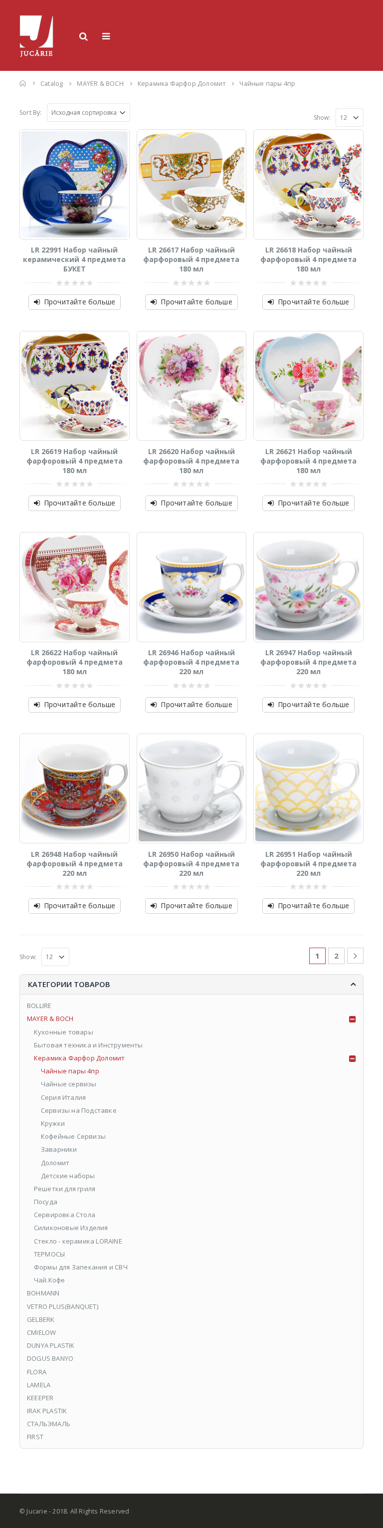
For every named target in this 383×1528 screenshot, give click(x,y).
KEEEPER (40, 1397)
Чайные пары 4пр (70, 1070)
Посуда (45, 1201)
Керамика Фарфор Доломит (79, 1057)
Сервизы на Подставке (79, 1110)
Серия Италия (63, 1097)
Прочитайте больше (79, 301)
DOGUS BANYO (50, 1358)
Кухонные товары (63, 1031)
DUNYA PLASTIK (51, 1345)
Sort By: (30, 112)
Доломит (55, 1162)
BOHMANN (43, 1292)
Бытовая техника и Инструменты (88, 1044)
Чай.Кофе (49, 1279)
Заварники (59, 1149)
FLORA (36, 1371)
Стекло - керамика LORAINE (78, 1241)
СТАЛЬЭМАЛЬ (48, 1423)
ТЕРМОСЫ (49, 1254)
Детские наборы (68, 1175)
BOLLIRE (39, 1005)
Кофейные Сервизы (73, 1136)
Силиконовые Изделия (71, 1227)
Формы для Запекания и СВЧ (81, 1267)
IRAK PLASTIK (47, 1410)
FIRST (35, 1436)
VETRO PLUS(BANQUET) (62, 1306)
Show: (322, 117)
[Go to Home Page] (22, 83)
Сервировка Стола (64, 1214)
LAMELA (38, 1384)
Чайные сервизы (69, 1083)
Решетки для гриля (64, 1188)
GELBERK (40, 1319)
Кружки (53, 1123)
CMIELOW (41, 1332)
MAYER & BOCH (50, 1018)
